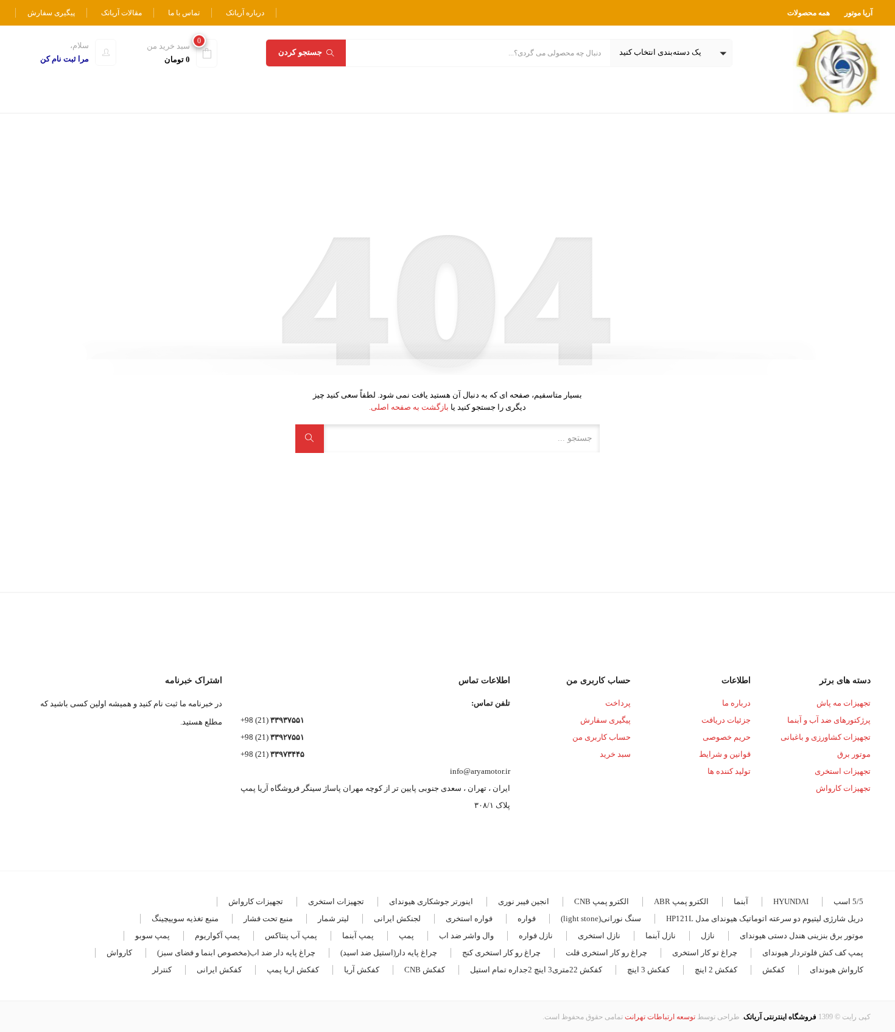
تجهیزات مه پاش (843, 702)
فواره (527, 918)
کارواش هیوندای (836, 969)
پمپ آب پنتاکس (291, 935)
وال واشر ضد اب (466, 935)
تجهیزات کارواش (843, 788)
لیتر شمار (333, 918)
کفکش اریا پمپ (293, 969)
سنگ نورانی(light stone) (601, 918)
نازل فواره (536, 935)
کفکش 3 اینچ (648, 969)
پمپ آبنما (358, 935)
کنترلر (162, 969)
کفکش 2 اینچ (716, 969)
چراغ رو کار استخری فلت (606, 952)
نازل (708, 935)
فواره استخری (469, 918)
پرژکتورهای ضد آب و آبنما (829, 720)
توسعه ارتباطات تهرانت (660, 1017)
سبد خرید (615, 754)
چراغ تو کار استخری (704, 952)
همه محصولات (808, 13)
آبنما (741, 901)
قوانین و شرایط (725, 754)
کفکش (773, 969)
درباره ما (736, 702)
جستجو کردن (300, 52)
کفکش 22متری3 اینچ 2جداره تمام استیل (536, 969)
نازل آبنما (660, 935)
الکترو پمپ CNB (601, 901)
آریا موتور (858, 13)
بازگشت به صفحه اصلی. (409, 407)
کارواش (119, 952)
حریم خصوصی (727, 737)
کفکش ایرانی (219, 969)
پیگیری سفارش (51, 13)
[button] (671, 53)
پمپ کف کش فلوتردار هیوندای (812, 952)
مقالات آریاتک (121, 13)
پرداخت (618, 702)
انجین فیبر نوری (523, 901)
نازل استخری (599, 935)
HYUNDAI (791, 901)
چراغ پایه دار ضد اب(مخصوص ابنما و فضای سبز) (236, 952)
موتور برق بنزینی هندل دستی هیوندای (801, 935)
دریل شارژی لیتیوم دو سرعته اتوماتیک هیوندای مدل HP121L (764, 918)
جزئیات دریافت (726, 720)
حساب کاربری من (601, 737)
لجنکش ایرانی (397, 918)
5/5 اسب (848, 901)
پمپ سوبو (152, 935)
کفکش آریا (361, 969)
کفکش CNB (424, 969)
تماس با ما (184, 13)
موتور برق (854, 754)
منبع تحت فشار (268, 918)
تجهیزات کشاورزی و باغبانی (826, 737)
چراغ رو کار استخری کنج (501, 952)
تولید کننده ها (729, 771)
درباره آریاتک (245, 13)
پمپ (406, 935)
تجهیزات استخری (843, 771)
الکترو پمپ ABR (681, 901)
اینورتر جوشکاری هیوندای (431, 901)
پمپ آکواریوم (217, 935)
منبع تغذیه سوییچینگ (185, 918)
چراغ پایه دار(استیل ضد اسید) (388, 952)
